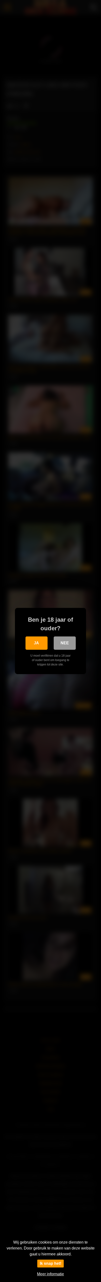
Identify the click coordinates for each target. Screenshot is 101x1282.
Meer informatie (50, 1274)
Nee (65, 643)
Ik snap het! (50, 1263)
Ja (36, 643)
